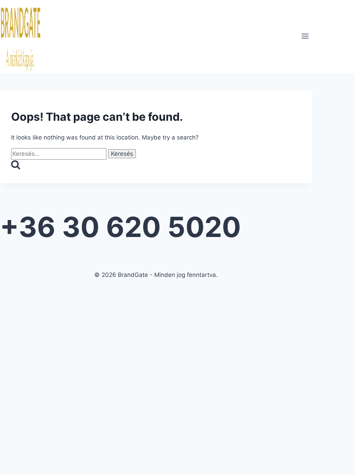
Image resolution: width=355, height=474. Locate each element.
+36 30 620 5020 (120, 227)
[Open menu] (305, 37)
